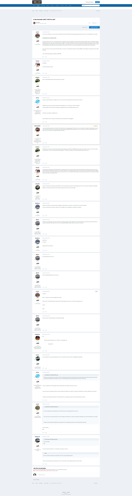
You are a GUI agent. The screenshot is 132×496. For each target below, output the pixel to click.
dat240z (37, 77)
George (37, 61)
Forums (38, 5)
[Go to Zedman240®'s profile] (37, 129)
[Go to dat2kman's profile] (37, 207)
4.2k (38, 214)
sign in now (56, 469)
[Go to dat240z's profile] (37, 81)
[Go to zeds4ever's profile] (37, 338)
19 (37, 265)
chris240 (37, 183)
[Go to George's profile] (37, 64)
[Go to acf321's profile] (34, 23)
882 (38, 345)
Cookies (68, 492)
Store (66, 5)
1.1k (37, 88)
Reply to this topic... (42, 474)
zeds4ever (37, 334)
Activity (62, 5)
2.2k (38, 195)
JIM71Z (37, 219)
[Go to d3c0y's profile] (37, 101)
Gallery (48, 5)
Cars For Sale (44, 23)
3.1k (38, 109)
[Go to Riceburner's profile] (37, 440)
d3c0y (37, 97)
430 (38, 415)
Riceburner (37, 436)
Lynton (37, 354)
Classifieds (43, 5)
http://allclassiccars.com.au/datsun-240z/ (49, 37)
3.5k (38, 448)
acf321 (38, 22)
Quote (46, 56)
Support (70, 5)
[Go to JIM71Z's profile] (37, 223)
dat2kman (37, 203)
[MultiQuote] (43, 57)
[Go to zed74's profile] (37, 407)
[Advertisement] (51, 15)
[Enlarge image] (74, 187)
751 (38, 43)
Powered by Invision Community (66, 494)
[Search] (99, 5)
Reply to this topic (94, 27)
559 (38, 366)
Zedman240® (37, 125)
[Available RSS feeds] (99, 483)
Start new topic (84, 27)
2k (37, 72)
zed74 (37, 404)
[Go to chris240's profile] (37, 187)
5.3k (38, 137)
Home (34, 5)
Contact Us (57, 5)
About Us (52, 5)
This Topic (94, 5)
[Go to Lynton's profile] (37, 358)
